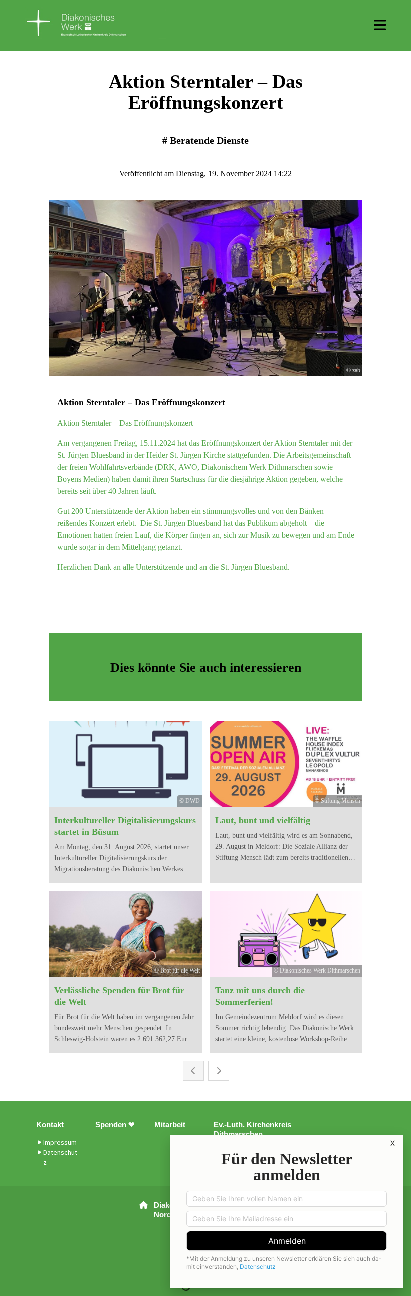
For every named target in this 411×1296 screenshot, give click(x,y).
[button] (380, 25)
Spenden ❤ (115, 1124)
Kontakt (50, 1124)
